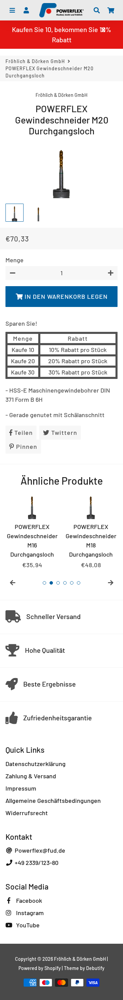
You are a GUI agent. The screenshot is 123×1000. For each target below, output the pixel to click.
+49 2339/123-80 (35, 862)
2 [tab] (51, 583)
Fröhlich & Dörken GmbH (35, 61)
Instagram (29, 912)
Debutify (95, 968)
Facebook (28, 900)
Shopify (52, 968)
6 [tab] (78, 583)
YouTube (27, 925)
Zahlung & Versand (30, 776)
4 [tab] (65, 583)
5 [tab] (71, 583)
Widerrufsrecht (26, 813)
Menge (14, 260)
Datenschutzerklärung (35, 763)
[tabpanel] (32, 531)
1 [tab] (44, 583)
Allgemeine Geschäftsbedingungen (53, 800)
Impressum (20, 788)
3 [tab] (58, 583)
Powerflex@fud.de (39, 850)
